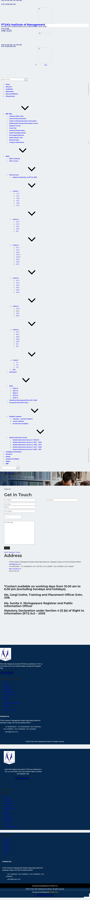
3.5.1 (17, 264)
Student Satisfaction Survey (18, 437)
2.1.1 (17, 222)
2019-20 (15, 395)
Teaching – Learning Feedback (23, 419)
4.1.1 (17, 280)
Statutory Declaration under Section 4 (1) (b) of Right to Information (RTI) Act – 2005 (44, 612)
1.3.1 (17, 201)
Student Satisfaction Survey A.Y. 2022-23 (26, 440)
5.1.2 (17, 308)
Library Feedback (18, 421)
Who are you (8, 514)
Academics (9, 89)
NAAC (8, 156)
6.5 (17, 346)
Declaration (13, 372)
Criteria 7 (16, 360)
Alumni (8, 456)
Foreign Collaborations (16, 142)
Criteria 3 (16, 245)
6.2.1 (17, 334)
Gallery (8, 461)
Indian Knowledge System (17, 133)
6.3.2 (17, 339)
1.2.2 (17, 198)
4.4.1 (17, 292)
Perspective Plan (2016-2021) (18, 402)
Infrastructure (10, 96)
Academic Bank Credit (16, 116)
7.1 (17, 362)
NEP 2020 (9, 114)
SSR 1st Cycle (13, 161)
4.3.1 (17, 287)
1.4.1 (17, 205)
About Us (9, 87)
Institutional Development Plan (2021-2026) (23, 400)
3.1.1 (17, 247)
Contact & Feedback (12, 459)
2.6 (17, 231)
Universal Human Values (17, 130)
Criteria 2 (16, 219)
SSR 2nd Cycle (14, 175)
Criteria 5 (16, 306)
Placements (10, 91)
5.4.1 (17, 316)
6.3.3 (17, 341)
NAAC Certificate (14, 158)
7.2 (17, 365)
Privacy (6, 839)
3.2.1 (17, 250)
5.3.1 (17, 313)
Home (8, 84)
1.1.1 (17, 193)
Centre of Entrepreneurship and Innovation (23, 121)
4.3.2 (17, 290)
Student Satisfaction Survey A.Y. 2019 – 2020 (27, 447)
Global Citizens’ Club (16, 137)
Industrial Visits (14, 140)
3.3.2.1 (18, 257)
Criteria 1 (16, 191)
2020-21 (15, 393)
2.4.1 (17, 229)
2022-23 (15, 388)
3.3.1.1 (18, 254)
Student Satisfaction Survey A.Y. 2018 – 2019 (27, 445)
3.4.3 (17, 262)
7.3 (17, 367)
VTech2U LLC (53, 886)
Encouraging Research (16, 135)
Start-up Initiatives (12, 94)
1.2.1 (17, 196)
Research (9, 454)
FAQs (6, 852)
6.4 (17, 344)
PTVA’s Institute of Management (23, 24)
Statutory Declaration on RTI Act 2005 (25, 177)
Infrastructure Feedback (20, 423)
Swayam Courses (15, 126)
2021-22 (15, 391)
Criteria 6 (16, 329)
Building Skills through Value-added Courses (23, 123)
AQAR (11, 386)
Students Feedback (15, 416)
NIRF (7, 464)
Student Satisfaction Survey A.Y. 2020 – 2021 (27, 449)
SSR (14, 370)
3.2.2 (17, 252)
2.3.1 (17, 226)
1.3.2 (17, 203)
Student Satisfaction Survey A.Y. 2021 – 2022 (27, 442)
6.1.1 (17, 332)
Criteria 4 (16, 278)
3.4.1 (17, 259)
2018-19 (15, 398)
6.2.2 (17, 337)
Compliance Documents (14, 452)
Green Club (12, 128)
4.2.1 (17, 285)
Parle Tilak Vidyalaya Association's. (41, 741)
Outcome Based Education (17, 118)
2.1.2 (17, 224)
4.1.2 (17, 283)
